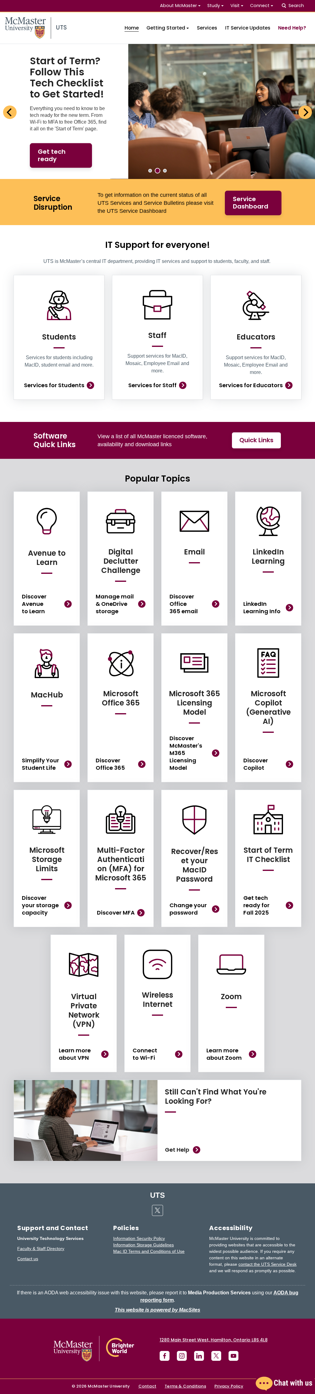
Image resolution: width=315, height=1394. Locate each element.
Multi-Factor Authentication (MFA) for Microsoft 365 (120, 864)
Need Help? (292, 28)
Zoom (231, 996)
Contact (147, 1386)
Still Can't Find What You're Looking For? (215, 1096)
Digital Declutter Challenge (120, 561)
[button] (284, 1383)
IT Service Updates (247, 28)
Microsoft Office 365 (121, 698)
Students (59, 337)
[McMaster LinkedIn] (199, 1356)
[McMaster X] (216, 1356)
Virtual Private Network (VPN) (83, 1010)
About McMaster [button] (178, 5)
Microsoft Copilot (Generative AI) (268, 707)
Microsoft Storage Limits (47, 859)
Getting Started (165, 28)
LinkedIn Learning (268, 556)
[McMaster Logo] (94, 1348)
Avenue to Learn (47, 557)
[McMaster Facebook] (164, 1356)
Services (207, 28)
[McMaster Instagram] (182, 1356)
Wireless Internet (157, 999)
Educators (256, 337)
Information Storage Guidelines (143, 1244)
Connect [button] (259, 5)
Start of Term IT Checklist (268, 854)
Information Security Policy (139, 1238)
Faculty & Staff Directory (40, 1248)
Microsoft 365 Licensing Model (194, 703)
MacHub (47, 695)
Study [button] (213, 5)
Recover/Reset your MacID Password (194, 865)
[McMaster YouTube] (233, 1356)
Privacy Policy (228, 1386)
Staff (157, 335)
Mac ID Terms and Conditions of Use (149, 1251)
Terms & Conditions (185, 1386)
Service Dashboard (250, 203)
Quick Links (256, 440)
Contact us (27, 1258)
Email (194, 552)
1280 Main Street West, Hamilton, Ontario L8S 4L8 (214, 1340)
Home (132, 28)
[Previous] (10, 112)
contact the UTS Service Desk (267, 1264)
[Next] (305, 112)
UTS (157, 1195)
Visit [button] (235, 5)
